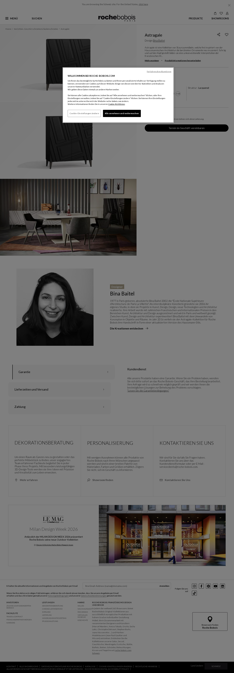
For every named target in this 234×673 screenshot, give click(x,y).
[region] (118, 95)
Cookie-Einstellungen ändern (84, 113)
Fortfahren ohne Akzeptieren (159, 72)
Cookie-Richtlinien (116, 104)
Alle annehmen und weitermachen (122, 113)
